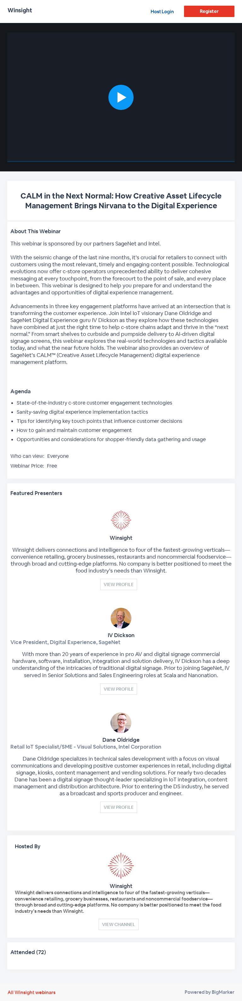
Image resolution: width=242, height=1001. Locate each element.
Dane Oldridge (121, 739)
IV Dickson (121, 635)
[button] (121, 97)
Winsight (121, 537)
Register (209, 11)
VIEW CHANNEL (118, 924)
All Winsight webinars (31, 992)
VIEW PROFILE (119, 584)
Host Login (162, 11)
